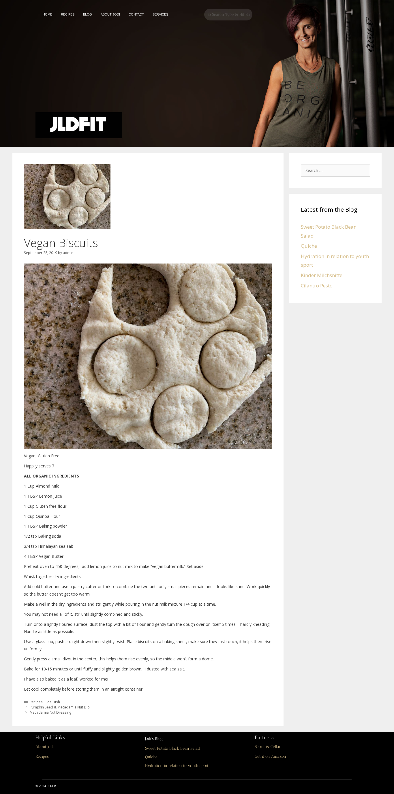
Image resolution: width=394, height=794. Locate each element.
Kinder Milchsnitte (321, 275)
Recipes (36, 702)
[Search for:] (337, 170)
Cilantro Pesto (317, 285)
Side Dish (52, 702)
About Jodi (44, 746)
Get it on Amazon (270, 756)
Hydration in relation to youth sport (177, 765)
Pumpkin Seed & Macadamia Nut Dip (60, 707)
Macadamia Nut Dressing (51, 712)
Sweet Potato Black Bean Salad (172, 748)
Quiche (309, 245)
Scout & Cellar (268, 746)
